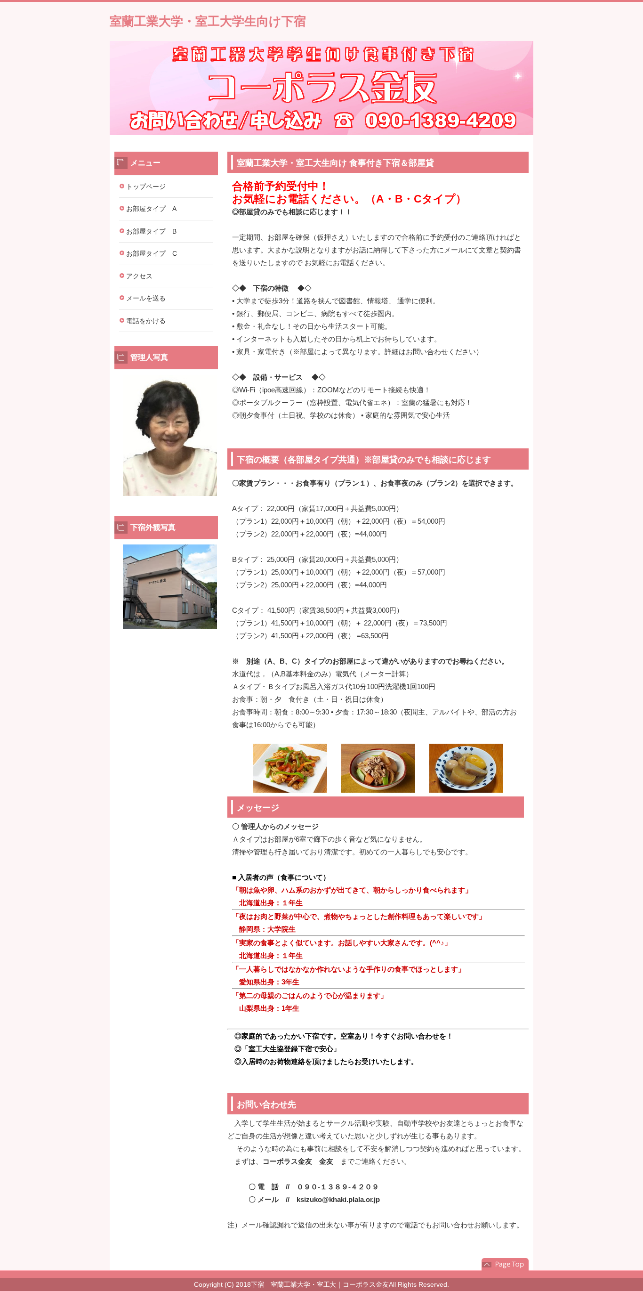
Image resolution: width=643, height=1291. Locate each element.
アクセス (139, 276)
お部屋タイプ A (151, 208)
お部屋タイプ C (151, 253)
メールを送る (146, 298)
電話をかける (146, 321)
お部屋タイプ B (151, 231)
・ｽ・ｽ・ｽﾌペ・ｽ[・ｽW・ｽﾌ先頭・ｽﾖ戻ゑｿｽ (505, 1264)
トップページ (146, 186)
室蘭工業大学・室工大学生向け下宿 (208, 21)
